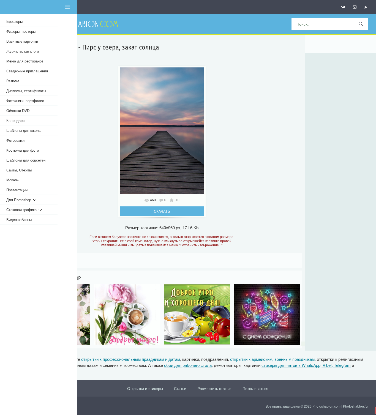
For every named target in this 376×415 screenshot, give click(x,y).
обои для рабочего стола (188, 365)
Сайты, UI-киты (19, 170)
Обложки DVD (18, 110)
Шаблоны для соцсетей (25, 160)
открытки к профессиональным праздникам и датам (130, 359)
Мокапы (12, 179)
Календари (15, 120)
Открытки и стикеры (145, 388)
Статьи (180, 388)
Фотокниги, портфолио (25, 100)
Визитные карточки (22, 41)
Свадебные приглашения (27, 70)
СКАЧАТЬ (162, 211)
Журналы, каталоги (22, 51)
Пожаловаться (255, 388)
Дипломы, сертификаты (26, 90)
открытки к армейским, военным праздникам (272, 359)
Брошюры (14, 21)
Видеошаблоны (19, 219)
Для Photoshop (19, 199)
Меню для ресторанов (24, 61)
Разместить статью (214, 388)
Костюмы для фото (22, 150)
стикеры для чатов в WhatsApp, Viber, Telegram (306, 365)
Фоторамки (15, 140)
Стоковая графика (22, 209)
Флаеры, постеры (21, 31)
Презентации (17, 189)
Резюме (12, 80)
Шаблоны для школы (23, 130)
